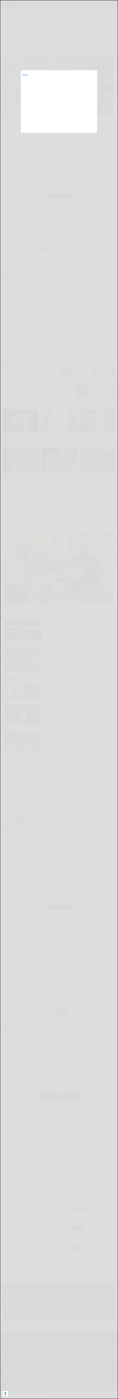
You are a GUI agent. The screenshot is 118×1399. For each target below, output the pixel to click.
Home (25, 75)
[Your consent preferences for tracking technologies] (5, 1394)
